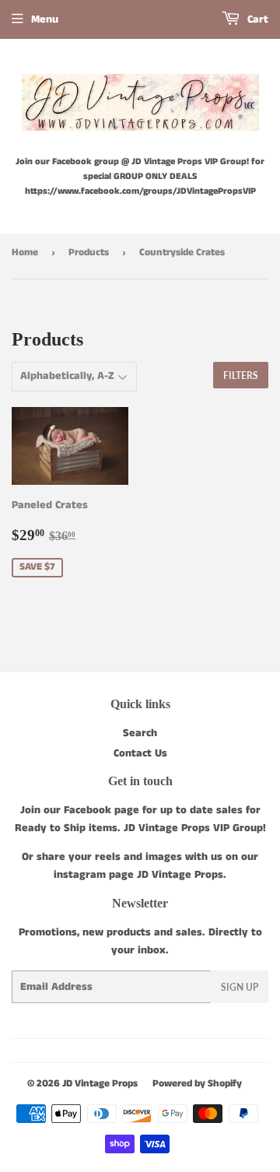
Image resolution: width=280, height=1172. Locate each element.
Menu (44, 19)
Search (140, 733)
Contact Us (140, 753)
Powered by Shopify (197, 1083)
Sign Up (239, 987)
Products (88, 252)
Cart (256, 19)
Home (25, 252)
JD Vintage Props (100, 1083)
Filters (240, 375)
